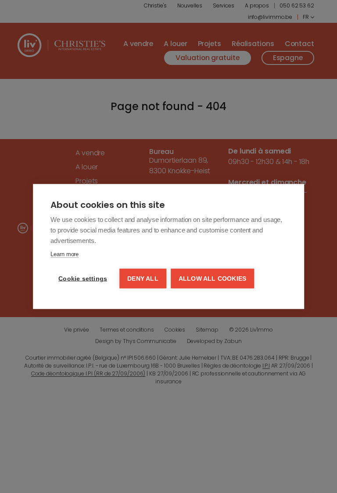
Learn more (64, 254)
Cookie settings (82, 278)
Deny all (142, 278)
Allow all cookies (212, 278)
